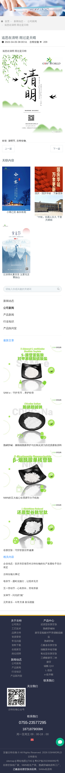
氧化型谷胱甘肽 (49, 653)
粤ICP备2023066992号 (47, 761)
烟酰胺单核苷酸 (49, 649)
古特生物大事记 (11, 574)
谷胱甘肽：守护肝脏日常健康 (18, 550)
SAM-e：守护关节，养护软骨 (18, 392)
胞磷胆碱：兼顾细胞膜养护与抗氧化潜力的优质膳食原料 (32, 445)
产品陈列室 (10, 328)
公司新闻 (32, 21)
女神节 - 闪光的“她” (13, 595)
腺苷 (48, 662)
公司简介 (16, 624)
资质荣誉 (16, 636)
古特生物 (34, 42)
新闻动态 (18, 21)
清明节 (11, 140)
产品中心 (49, 620)
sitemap (10, 761)
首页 (7, 21)
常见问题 (16, 641)
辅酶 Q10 (49, 666)
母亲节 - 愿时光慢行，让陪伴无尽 (20, 581)
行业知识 (8, 321)
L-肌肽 (48, 670)
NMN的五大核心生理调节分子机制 (21, 497)
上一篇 (8, 148)
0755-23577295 (32, 722)
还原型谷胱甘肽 (49, 624)
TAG (30, 761)
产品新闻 (8, 314)
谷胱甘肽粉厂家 (11, 765)
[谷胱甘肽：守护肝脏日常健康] (32, 525)
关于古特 (16, 620)
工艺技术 (16, 628)
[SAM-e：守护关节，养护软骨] (32, 368)
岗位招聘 (16, 653)
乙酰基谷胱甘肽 (49, 645)
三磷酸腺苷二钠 (49, 657)
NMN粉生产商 (29, 765)
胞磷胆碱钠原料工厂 (49, 765)
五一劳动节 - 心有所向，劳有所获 (20, 588)
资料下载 (16, 645)
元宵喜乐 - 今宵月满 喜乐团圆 (18, 602)
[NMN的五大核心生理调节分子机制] (32, 473)
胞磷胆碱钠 (49, 628)
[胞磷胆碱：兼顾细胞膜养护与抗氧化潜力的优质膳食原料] (32, 420)
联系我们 (49, 680)
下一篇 (56, 148)
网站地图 (21, 761)
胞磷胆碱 (49, 641)
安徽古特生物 (10, 752)
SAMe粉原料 (45, 769)
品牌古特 (16, 632)
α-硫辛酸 (48, 674)
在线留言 (16, 649)
